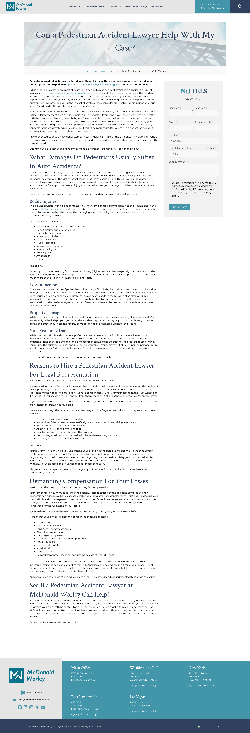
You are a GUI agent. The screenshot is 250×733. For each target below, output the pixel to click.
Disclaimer (95, 726)
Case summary (177, 161)
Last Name (201, 108)
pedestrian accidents (50, 209)
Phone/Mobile (203, 122)
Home (85, 71)
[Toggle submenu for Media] (120, 6)
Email (172, 122)
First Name (175, 108)
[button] (212, 6)
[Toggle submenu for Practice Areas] (106, 6)
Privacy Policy (81, 726)
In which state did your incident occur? (191, 148)
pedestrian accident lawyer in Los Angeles (94, 84)
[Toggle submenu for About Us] (82, 6)
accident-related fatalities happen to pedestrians (72, 93)
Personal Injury (99, 71)
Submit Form (179, 207)
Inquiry (173, 135)
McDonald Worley (43, 726)
